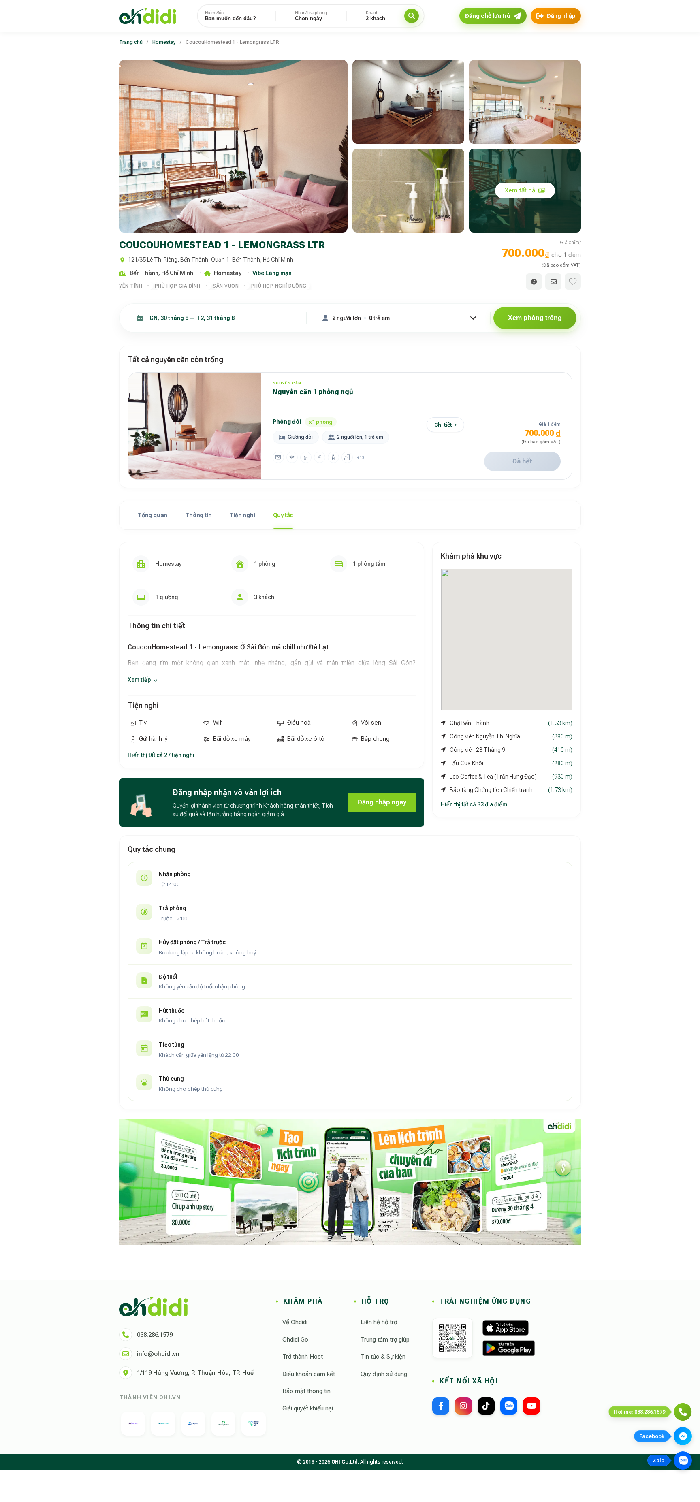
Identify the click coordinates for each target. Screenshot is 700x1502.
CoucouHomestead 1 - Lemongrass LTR (232, 42)
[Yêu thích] (573, 281)
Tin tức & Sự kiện (383, 1356)
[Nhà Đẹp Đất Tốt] (223, 1424)
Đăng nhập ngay (382, 802)
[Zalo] (508, 1406)
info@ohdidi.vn (158, 1353)
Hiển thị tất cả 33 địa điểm (474, 804)
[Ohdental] (163, 1424)
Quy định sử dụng (384, 1374)
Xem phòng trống (535, 317)
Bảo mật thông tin (306, 1391)
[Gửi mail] (553, 281)
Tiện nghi (242, 515)
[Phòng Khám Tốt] (253, 1424)
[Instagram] (463, 1406)
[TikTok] (486, 1406)
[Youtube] (531, 1406)
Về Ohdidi (294, 1322)
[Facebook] (440, 1406)
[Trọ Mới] (193, 1424)
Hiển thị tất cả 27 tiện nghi (161, 755)
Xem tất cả (520, 190)
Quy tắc (283, 515)
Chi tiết (443, 425)
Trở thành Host (302, 1356)
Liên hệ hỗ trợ (379, 1322)
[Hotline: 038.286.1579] (682, 1412)
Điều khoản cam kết (308, 1374)
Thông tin (198, 515)
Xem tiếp (139, 679)
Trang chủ (131, 42)
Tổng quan (152, 515)
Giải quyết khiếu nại (307, 1408)
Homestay (164, 42)
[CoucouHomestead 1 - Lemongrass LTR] (233, 146)
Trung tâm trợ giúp (385, 1339)
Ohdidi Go (295, 1339)
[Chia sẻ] (534, 281)
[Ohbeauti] (133, 1424)
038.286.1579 (155, 1334)
